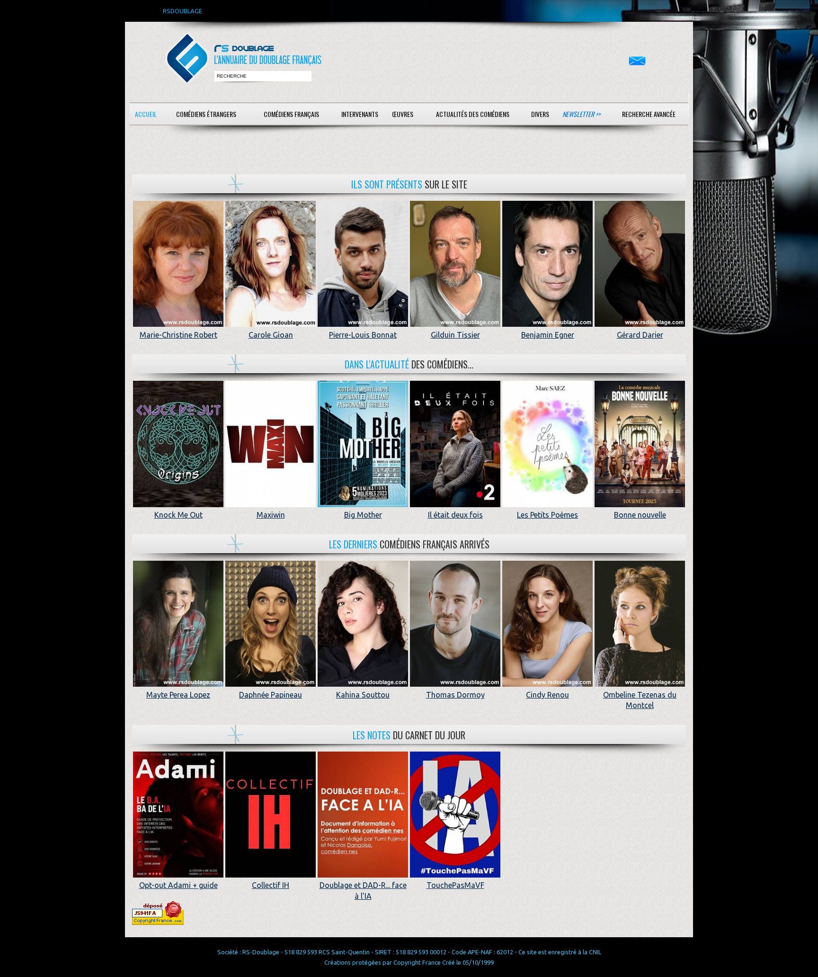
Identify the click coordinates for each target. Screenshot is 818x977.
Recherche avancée (649, 114)
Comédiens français (291, 114)
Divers (540, 114)
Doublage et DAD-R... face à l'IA (363, 890)
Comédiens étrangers (206, 114)
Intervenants (359, 114)
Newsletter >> (581, 114)
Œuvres (402, 114)
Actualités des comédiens (472, 114)
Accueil (146, 114)
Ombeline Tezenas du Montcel (639, 699)
